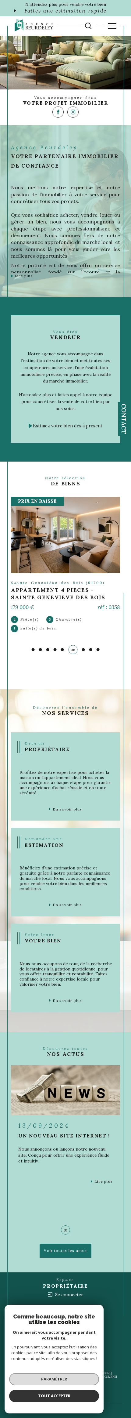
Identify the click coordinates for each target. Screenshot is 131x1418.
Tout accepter (54, 1395)
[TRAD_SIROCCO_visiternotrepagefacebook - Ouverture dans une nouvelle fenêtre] (58, 112)
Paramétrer (54, 1379)
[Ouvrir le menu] (112, 26)
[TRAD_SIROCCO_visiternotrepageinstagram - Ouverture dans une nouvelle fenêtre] (73, 112)
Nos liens (109, 1376)
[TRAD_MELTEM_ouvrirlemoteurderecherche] (88, 26)
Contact (124, 419)
